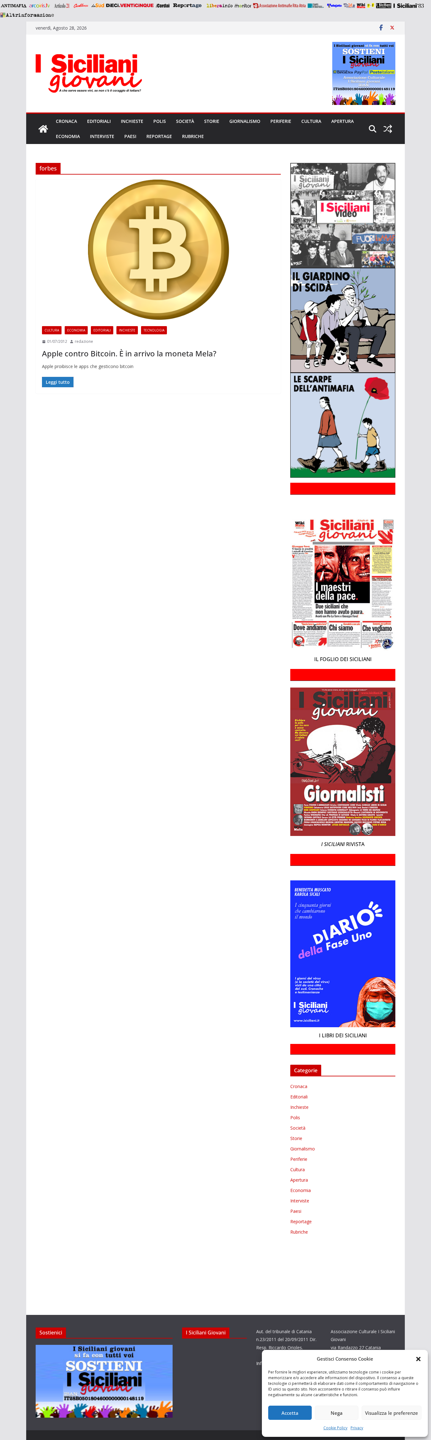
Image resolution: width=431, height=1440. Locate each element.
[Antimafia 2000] (13, 5)
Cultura (311, 121)
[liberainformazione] (219, 5)
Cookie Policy (335, 1428)
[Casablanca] (81, 5)
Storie (211, 121)
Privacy (357, 1428)
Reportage (159, 136)
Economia (68, 136)
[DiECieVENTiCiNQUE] (130, 5)
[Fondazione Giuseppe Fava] (370, 5)
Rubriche (193, 136)
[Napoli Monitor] (242, 5)
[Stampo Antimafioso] (316, 5)
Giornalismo (244, 121)
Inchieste (132, 121)
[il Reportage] (187, 5)
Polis (159, 121)
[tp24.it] (349, 5)
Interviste (102, 136)
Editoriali (99, 121)
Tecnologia (154, 330)
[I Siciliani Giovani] (43, 128)
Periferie (280, 121)
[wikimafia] (361, 5)
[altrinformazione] (27, 14)
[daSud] (97, 5)
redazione (84, 341)
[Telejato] (334, 5)
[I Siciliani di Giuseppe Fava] (383, 5)
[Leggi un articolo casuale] (387, 128)
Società (185, 121)
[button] (418, 1359)
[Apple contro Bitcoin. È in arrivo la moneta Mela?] (158, 250)
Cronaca (66, 121)
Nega (337, 1413)
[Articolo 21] (62, 5)
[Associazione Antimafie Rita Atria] (279, 5)
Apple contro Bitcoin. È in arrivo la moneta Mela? (129, 353)
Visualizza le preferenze (391, 1413)
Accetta (289, 1413)
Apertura (342, 121)
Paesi (130, 136)
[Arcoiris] (40, 5)
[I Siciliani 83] (408, 5)
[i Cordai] (162, 5)
